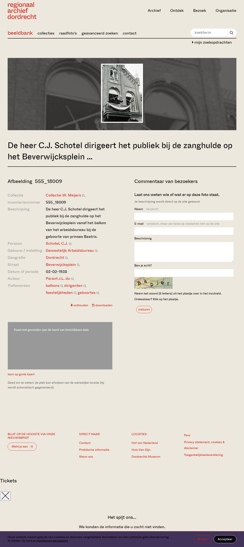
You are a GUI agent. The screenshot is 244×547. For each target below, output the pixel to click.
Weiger (203, 539)
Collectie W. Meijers (63, 195)
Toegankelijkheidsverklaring (203, 455)
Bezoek (199, 10)
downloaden (103, 305)
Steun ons (86, 456)
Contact (85, 443)
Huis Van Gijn (141, 450)
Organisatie (226, 10)
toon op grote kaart (21, 374)
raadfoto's (68, 33)
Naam (146, 209)
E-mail (176, 223)
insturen (144, 309)
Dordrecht (55, 257)
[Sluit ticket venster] (5, 496)
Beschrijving (143, 238)
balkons (52, 285)
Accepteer (225, 539)
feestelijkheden (59, 292)
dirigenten (73, 285)
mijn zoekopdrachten (212, 42)
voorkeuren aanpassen (52, 540)
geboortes (87, 292)
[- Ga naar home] (42, 10)
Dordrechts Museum (146, 456)
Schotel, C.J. (57, 243)
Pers (187, 435)
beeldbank (20, 33)
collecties (46, 33)
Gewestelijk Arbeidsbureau (70, 250)
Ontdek (177, 10)
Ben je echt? (143, 265)
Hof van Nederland (145, 443)
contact (129, 33)
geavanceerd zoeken (100, 33)
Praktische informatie (94, 450)
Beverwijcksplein (61, 264)
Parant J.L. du (58, 278)
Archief (154, 10)
